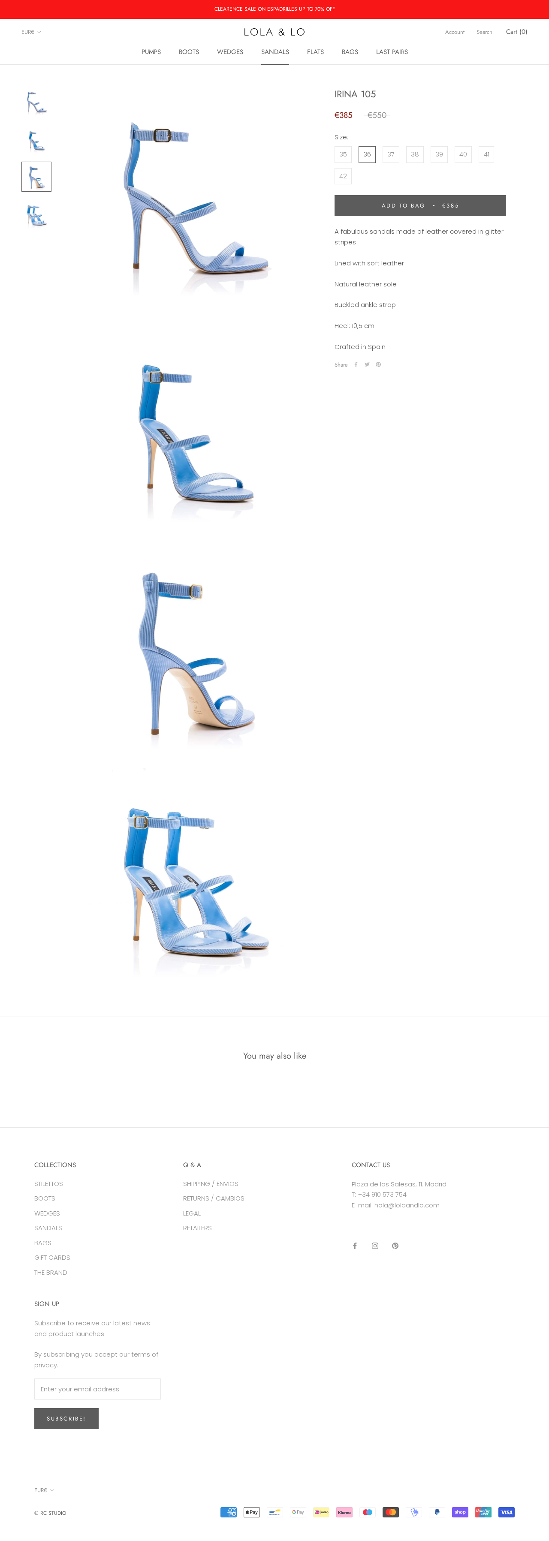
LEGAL (192, 1213)
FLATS (315, 52)
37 (391, 154)
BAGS (350, 52)
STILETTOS (48, 1183)
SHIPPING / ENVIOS (210, 1183)
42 (343, 176)
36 (367, 154)
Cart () (517, 31)
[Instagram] (375, 1245)
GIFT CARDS (52, 1257)
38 (415, 154)
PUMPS (151, 52)
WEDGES (230, 52)
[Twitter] (367, 364)
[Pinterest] (378, 364)
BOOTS (189, 52)
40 (463, 154)
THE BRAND (50, 1272)
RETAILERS (197, 1227)
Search (484, 32)
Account (455, 32)
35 (343, 154)
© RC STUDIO (50, 1513)
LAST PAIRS (392, 52)
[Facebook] (356, 364)
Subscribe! (66, 1419)
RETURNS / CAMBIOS (213, 1198)
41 (486, 154)
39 (439, 154)
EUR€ (27, 32)
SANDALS (275, 52)
